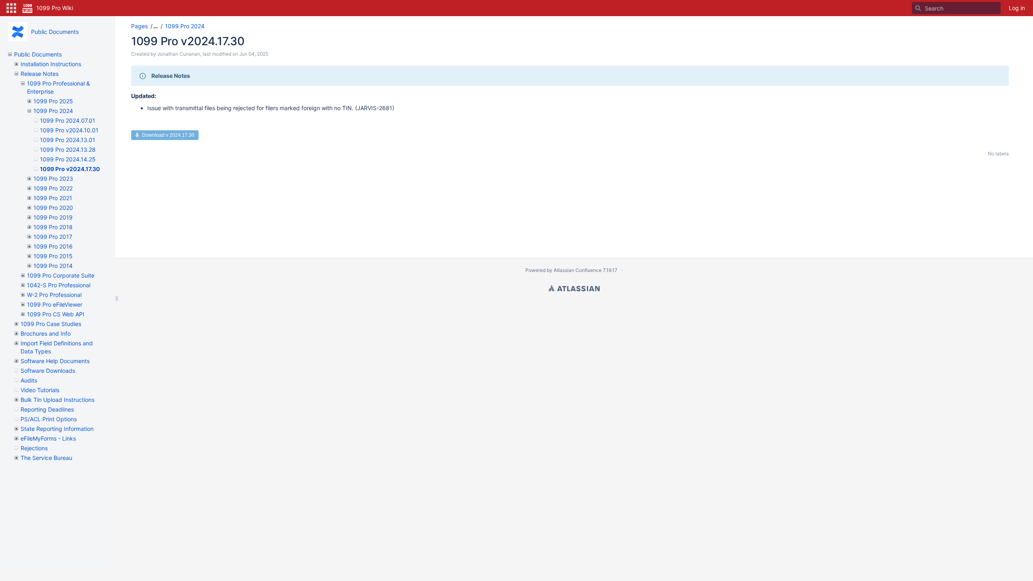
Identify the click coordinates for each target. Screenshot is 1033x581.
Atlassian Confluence (578, 270)
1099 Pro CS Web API (55, 314)
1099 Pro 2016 (53, 246)
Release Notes (40, 73)
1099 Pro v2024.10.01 (69, 130)
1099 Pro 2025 (53, 101)
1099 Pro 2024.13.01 (67, 139)
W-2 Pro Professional (54, 294)
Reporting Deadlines (47, 409)
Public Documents (55, 31)
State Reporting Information (57, 428)
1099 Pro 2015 (53, 256)
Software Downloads (48, 370)
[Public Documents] (17, 32)
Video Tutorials (40, 390)
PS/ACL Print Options (49, 419)
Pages (139, 26)
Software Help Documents (55, 360)
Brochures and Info (46, 333)
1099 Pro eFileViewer (54, 304)
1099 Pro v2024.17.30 (70, 168)
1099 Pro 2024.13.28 (68, 149)
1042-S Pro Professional (58, 285)
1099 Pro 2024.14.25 (68, 159)
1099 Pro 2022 (53, 188)
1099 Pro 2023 (53, 178)
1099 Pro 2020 (53, 207)
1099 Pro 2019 (53, 217)
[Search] (918, 8)
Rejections (34, 448)
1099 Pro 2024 (53, 110)
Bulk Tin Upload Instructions (57, 399)
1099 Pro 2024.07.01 (67, 120)
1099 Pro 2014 (53, 265)
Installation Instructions (51, 64)
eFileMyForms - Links (48, 438)
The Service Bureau (46, 457)
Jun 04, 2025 (253, 54)
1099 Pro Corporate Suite (60, 275)
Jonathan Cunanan (178, 54)
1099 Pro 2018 (53, 227)
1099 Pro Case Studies (51, 323)
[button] (11, 8)
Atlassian (574, 288)
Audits (29, 380)
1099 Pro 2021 (52, 197)
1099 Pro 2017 (52, 236)
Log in (1017, 7)
